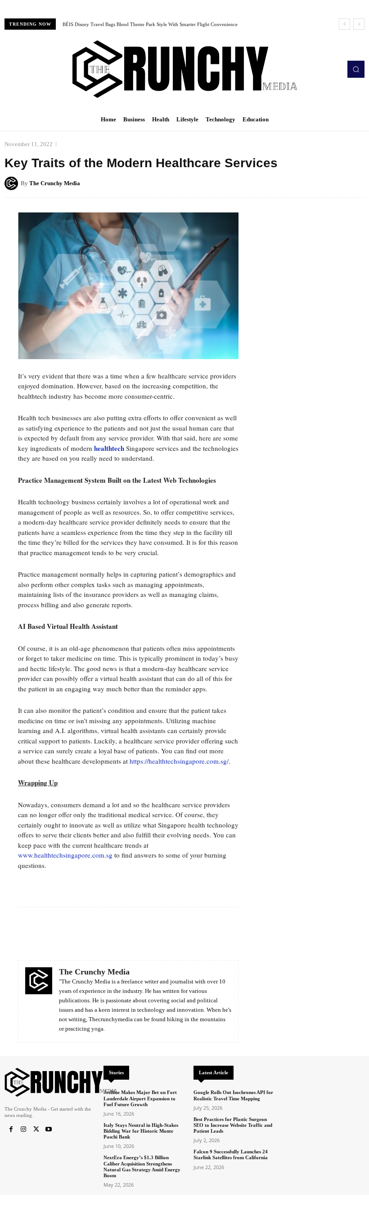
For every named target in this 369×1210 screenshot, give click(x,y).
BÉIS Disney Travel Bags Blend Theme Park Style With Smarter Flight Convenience (150, 24)
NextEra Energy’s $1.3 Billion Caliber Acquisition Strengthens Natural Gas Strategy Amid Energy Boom (142, 1166)
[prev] (344, 24)
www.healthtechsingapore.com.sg (65, 854)
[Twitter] (36, 1129)
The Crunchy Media (54, 183)
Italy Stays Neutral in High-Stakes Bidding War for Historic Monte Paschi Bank (141, 1130)
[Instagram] (23, 1129)
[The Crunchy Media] (12, 183)
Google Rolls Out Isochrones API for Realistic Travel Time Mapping (233, 1095)
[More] (355, 183)
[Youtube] (48, 1129)
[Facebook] (10, 1129)
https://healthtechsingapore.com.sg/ (179, 760)
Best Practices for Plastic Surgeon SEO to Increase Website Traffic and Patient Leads (233, 1125)
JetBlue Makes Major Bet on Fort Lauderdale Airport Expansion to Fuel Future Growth (140, 1098)
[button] (355, 69)
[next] (358, 24)
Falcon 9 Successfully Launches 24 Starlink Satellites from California (231, 1154)
